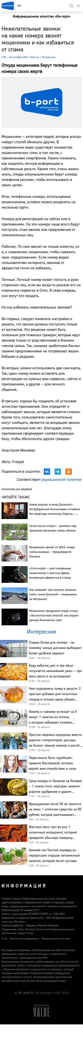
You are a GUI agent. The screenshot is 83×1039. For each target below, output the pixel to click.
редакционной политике (61, 479)
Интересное (49, 57)
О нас (5, 938)
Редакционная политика (55, 938)
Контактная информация (24, 938)
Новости (34, 57)
